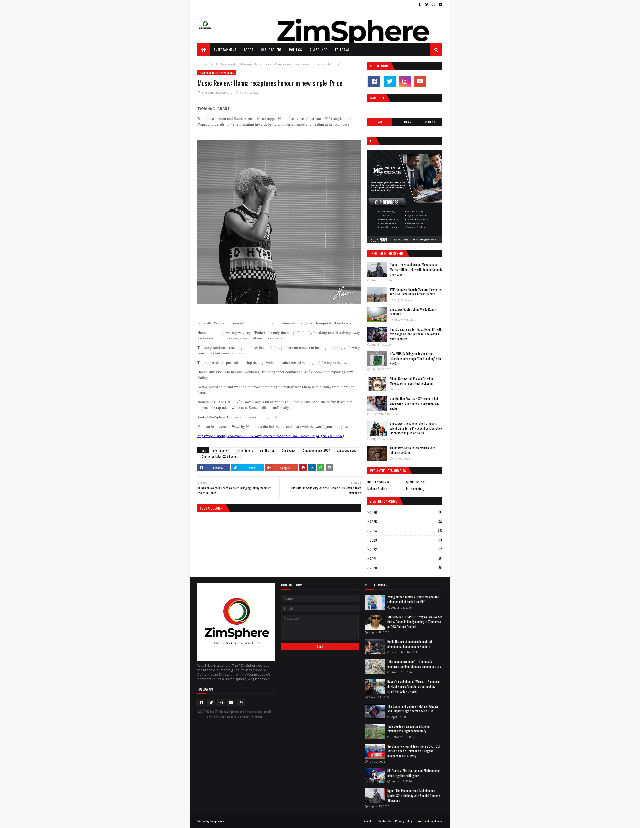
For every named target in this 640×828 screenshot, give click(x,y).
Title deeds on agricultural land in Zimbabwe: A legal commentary (409, 729)
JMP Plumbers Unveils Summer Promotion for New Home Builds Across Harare (416, 292)
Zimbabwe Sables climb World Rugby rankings (413, 312)
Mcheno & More (377, 488)
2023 (406, 540)
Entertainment (221, 450)
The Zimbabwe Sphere (217, 92)
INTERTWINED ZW (378, 481)
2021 (406, 558)
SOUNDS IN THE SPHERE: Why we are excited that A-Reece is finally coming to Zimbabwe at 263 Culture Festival (415, 621)
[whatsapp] (241, 702)
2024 (406, 530)
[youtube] (440, 4)
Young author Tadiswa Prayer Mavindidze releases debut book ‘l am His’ (413, 599)
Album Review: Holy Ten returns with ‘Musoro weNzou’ (412, 450)
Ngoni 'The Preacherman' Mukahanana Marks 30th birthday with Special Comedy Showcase (416, 269)
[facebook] (420, 4)
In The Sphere (244, 450)
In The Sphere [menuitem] (271, 49)
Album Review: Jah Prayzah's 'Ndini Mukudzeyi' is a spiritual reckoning (412, 381)
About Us (369, 821)
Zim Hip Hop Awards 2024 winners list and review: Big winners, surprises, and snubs (415, 403)
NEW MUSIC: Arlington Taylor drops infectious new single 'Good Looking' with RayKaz (415, 358)
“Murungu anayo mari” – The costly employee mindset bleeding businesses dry (414, 664)
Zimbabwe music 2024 (316, 450)
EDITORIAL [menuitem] (342, 49)
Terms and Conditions (429, 821)
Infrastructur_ (415, 488)
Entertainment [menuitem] (225, 49)
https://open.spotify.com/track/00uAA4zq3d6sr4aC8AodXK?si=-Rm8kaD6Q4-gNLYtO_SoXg (271, 435)
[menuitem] (204, 49)
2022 (406, 549)
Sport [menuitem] (249, 49)
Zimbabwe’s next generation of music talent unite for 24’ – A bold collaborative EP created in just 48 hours (416, 428)
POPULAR (405, 121)
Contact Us (385, 821)
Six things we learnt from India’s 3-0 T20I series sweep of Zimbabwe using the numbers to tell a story (414, 751)
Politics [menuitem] (295, 49)
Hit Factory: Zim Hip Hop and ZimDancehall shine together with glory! (414, 773)
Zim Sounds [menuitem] (319, 49)
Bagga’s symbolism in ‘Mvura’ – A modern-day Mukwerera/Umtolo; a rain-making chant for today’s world (414, 686)
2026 (406, 512)
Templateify (217, 821)
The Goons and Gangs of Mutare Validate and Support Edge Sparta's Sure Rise (413, 709)
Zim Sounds (289, 450)
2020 (406, 567)
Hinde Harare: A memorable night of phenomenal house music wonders (410, 644)
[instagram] (433, 4)
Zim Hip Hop (267, 450)
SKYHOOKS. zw (415, 481)
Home (202, 64)
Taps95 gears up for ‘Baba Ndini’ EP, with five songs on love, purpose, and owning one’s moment (416, 334)
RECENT (430, 121)
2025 (406, 521)
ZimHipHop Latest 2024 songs (230, 64)
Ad (380, 121)
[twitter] (427, 4)
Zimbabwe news (346, 450)
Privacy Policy (403, 821)
